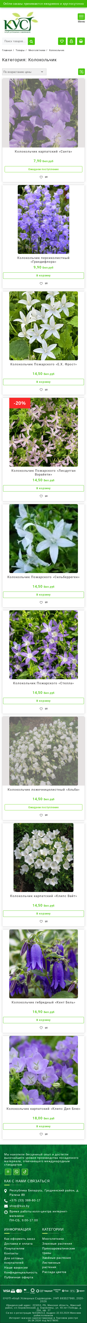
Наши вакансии (16, 1267)
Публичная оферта (18, 1277)
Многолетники (53, 1238)
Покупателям (14, 1248)
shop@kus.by (20, 1206)
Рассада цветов (54, 1272)
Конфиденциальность (20, 1272)
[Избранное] (41, 177)
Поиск (31, 41)
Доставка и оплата (18, 1243)
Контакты (11, 1253)
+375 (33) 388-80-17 (25, 1200)
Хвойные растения (56, 1257)
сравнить (46, 177)
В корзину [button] (43, 275)
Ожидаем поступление (43, 169)
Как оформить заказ (19, 1238)
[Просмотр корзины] (81, 41)
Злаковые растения (57, 1243)
